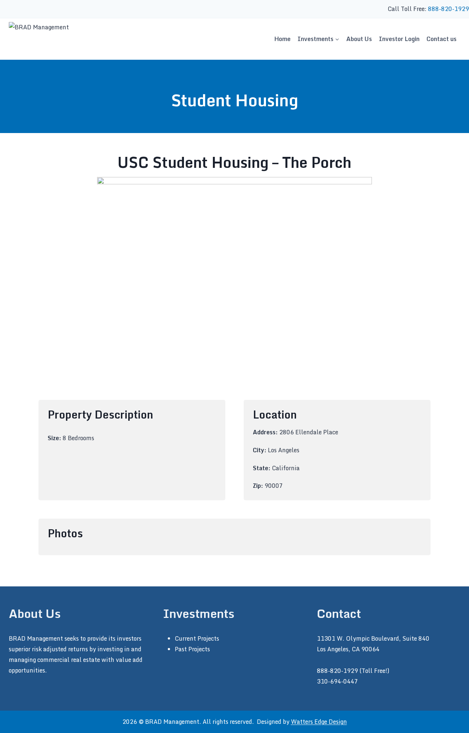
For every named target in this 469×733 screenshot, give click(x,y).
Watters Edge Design (319, 721)
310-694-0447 (337, 681)
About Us (359, 39)
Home (282, 39)
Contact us (441, 39)
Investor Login (399, 39)
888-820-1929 (448, 9)
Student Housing (234, 100)
